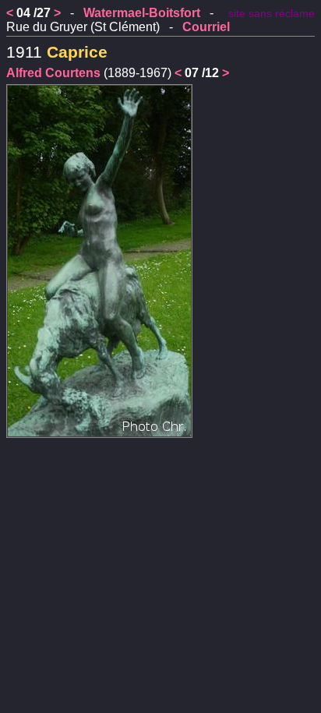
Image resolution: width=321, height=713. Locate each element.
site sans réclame (271, 13)
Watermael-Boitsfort (141, 12)
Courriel (206, 27)
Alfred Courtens (53, 72)
